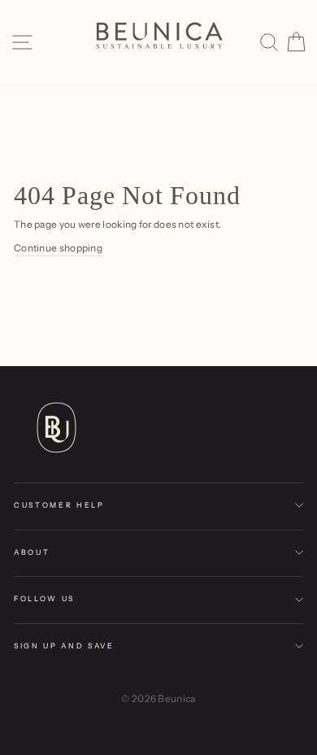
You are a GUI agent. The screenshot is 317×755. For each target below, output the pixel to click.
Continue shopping (58, 248)
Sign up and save (64, 645)
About (32, 552)
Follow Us (44, 598)
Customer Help (59, 504)
